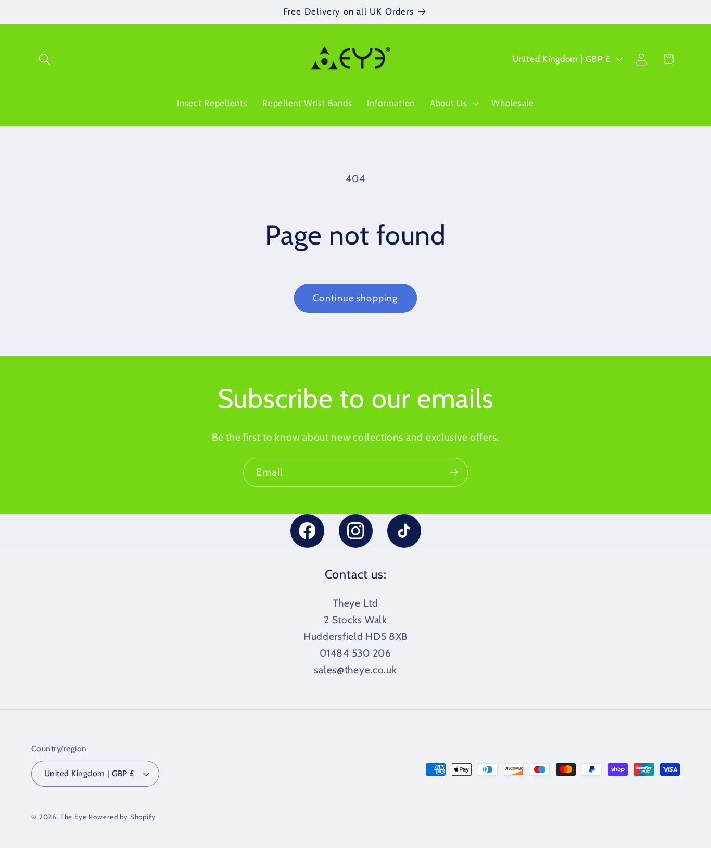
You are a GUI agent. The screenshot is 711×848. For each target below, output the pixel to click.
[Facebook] (307, 531)
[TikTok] (404, 531)
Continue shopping (355, 298)
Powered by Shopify (121, 817)
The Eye (73, 817)
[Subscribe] (453, 472)
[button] (45, 59)
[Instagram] (356, 531)
